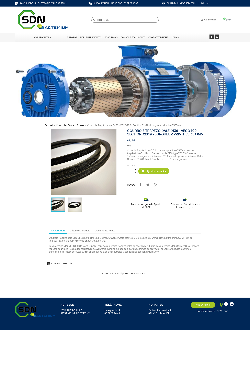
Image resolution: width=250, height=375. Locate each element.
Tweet (148, 185)
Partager (140, 185)
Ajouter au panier (153, 171)
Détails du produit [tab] (80, 230)
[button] (203, 305)
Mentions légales (206, 311)
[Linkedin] (217, 37)
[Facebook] (211, 37)
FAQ (226, 311)
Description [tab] (58, 230)
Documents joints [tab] (105, 230)
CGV (219, 311)
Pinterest (155, 185)
